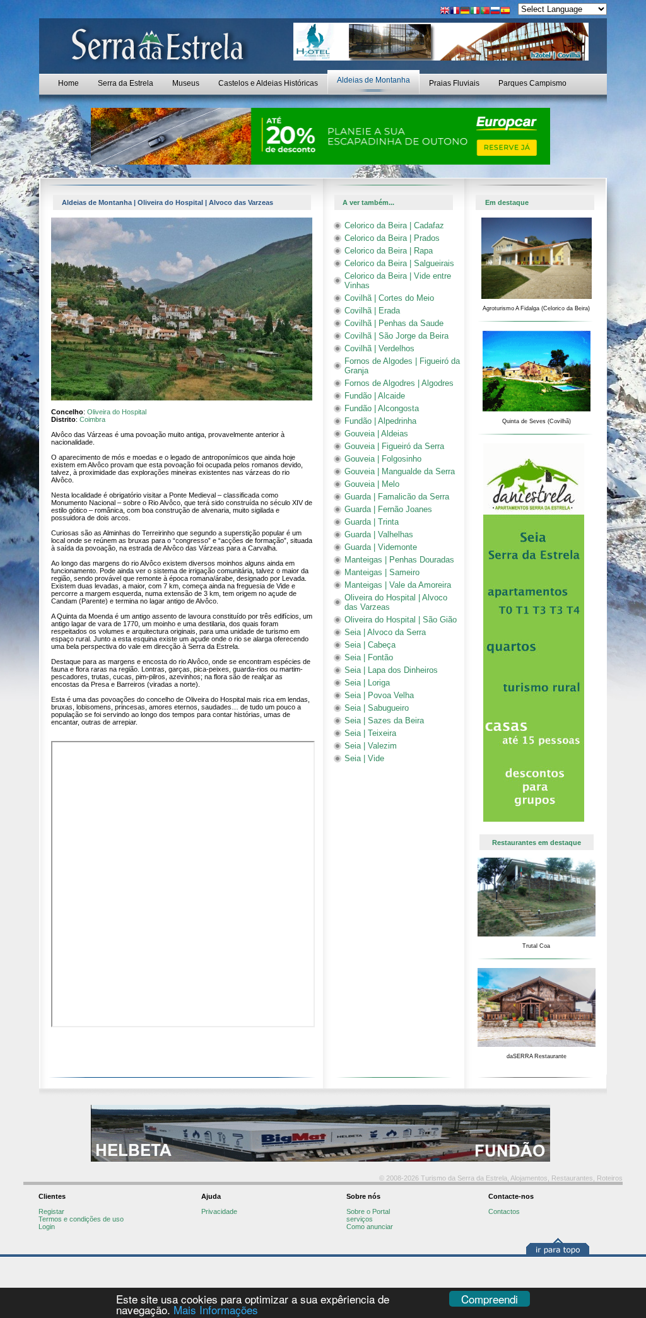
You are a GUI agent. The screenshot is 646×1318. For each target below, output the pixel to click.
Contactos (504, 1211)
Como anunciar (369, 1226)
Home (68, 83)
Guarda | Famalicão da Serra (396, 496)
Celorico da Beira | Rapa (388, 250)
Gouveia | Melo (371, 484)
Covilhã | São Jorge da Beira (396, 336)
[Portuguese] (485, 12)
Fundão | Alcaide (374, 395)
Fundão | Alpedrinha (380, 421)
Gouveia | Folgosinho (382, 459)
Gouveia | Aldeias (376, 433)
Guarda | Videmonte (380, 547)
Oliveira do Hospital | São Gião (400, 619)
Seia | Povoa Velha (379, 695)
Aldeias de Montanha (373, 80)
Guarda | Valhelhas (378, 534)
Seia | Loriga (367, 682)
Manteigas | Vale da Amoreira (397, 585)
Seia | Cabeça (370, 645)
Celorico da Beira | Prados (392, 238)
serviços (359, 1219)
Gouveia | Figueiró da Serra (394, 446)
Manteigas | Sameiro (382, 572)
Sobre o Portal (368, 1211)
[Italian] (475, 12)
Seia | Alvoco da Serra (385, 632)
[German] (465, 12)
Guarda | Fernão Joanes (388, 509)
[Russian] (495, 12)
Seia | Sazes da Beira (384, 720)
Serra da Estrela (125, 83)
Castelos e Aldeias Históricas (268, 83)
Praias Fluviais (454, 83)
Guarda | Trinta (371, 522)
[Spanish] (505, 12)
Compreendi (489, 1299)
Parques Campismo (532, 83)
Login (46, 1226)
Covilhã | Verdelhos (379, 348)
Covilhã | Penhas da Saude (393, 323)
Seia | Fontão (368, 657)
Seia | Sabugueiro (376, 708)
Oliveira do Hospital (116, 412)
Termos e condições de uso (81, 1219)
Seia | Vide (364, 758)
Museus (185, 83)
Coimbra (92, 419)
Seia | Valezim (370, 745)
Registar (51, 1211)
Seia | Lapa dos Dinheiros (391, 670)
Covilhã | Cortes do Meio (389, 298)
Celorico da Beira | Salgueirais (399, 263)
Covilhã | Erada (372, 310)
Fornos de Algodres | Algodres (399, 383)
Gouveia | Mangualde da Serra (399, 471)
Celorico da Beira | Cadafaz (394, 225)
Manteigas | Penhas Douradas (399, 559)
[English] (445, 12)
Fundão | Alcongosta (381, 408)
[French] (455, 12)
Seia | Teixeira (370, 733)
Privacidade (219, 1211)
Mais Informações (215, 1309)
